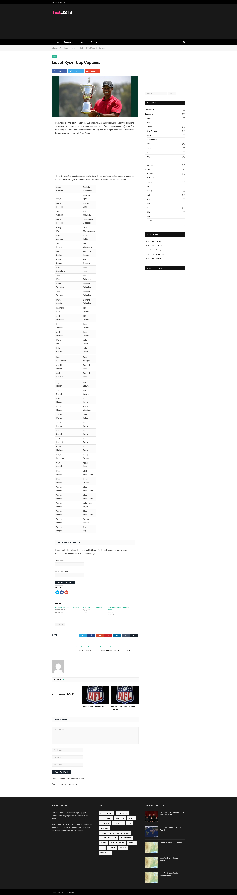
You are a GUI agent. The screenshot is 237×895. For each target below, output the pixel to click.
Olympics (150, 216)
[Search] (183, 42)
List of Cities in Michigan (153, 246)
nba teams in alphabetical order (114, 833)
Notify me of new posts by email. (65, 784)
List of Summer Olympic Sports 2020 (115, 650)
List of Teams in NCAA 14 (63, 694)
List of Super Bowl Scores (93, 707)
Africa (149, 118)
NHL (148, 212)
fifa (129, 823)
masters (104, 828)
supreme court (117, 843)
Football (150, 182)
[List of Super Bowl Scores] (95, 695)
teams (132, 843)
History (82, 42)
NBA (148, 203)
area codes (122, 813)
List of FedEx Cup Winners (92, 607)
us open (60, 624)
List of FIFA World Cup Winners (67, 607)
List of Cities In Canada (153, 241)
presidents (126, 838)
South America (152, 139)
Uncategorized (150, 225)
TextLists (68, 892)
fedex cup (118, 823)
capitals (120, 818)
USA (148, 144)
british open (105, 818)
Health (147, 152)
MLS (148, 199)
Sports (94, 42)
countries (104, 823)
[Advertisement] (140, 21)
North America (152, 131)
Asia (148, 122)
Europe (149, 127)
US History (150, 165)
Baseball (150, 174)
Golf (54, 56)
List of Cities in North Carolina (155, 254)
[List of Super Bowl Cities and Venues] (125, 695)
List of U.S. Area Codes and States (171, 859)
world (123, 848)
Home (56, 42)
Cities (131, 818)
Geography (68, 42)
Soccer (149, 220)
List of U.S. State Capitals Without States (170, 874)
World (149, 148)
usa (102, 848)
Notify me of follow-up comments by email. (69, 778)
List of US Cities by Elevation (171, 843)
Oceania (149, 135)
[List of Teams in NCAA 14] (65, 688)
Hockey (149, 191)
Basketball (150, 178)
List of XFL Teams (83, 650)
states (103, 843)
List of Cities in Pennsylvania (155, 250)
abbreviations (106, 813)
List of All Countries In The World (170, 829)
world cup (105, 853)
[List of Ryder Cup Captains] (95, 97)
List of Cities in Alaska (153, 258)
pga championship (108, 838)
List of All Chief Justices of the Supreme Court (172, 813)
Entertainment (150, 110)
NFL (148, 208)
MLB (148, 195)
